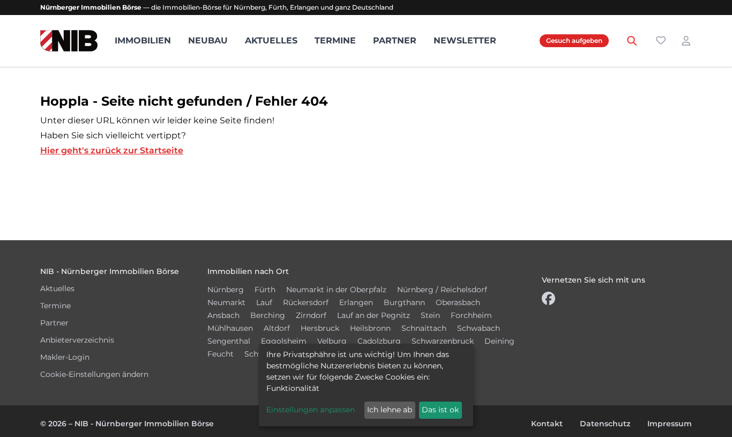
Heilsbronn (370, 328)
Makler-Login (64, 357)
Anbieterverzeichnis (77, 340)
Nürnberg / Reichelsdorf (442, 289)
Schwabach (478, 328)
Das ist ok (440, 409)
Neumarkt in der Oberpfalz (336, 289)
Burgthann (404, 302)
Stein (430, 315)
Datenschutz (605, 423)
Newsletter (465, 40)
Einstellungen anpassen (310, 409)
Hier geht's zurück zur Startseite (111, 150)
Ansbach (223, 315)
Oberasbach (458, 302)
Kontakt (547, 423)
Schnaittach (423, 328)
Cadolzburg (379, 341)
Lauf (264, 302)
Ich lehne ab (389, 409)
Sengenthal (228, 341)
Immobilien (143, 40)
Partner (394, 40)
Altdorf (277, 328)
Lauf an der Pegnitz (373, 315)
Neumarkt (226, 302)
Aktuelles (271, 40)
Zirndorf (311, 315)
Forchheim (471, 315)
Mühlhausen (230, 328)
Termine (335, 40)
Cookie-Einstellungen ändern (94, 374)
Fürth (265, 289)
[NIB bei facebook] (548, 301)
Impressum (669, 423)
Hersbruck (320, 328)
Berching (267, 315)
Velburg (332, 341)
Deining (499, 341)
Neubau (208, 40)
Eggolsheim (284, 341)
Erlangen (356, 302)
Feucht (220, 354)
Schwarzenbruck (443, 341)
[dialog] (366, 385)
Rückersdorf (305, 302)
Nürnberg (225, 289)
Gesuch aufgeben (574, 40)
